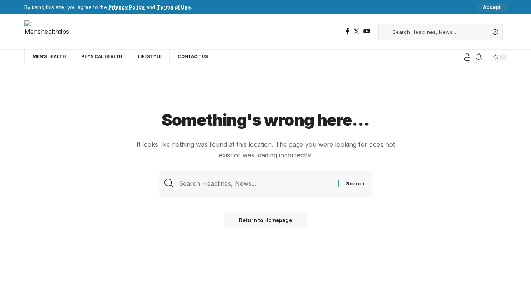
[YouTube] (367, 31)
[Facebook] (347, 31)
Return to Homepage (265, 220)
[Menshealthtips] (49, 32)
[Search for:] (255, 184)
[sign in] (467, 57)
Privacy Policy (126, 7)
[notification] (479, 57)
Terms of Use (174, 7)
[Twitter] (356, 31)
